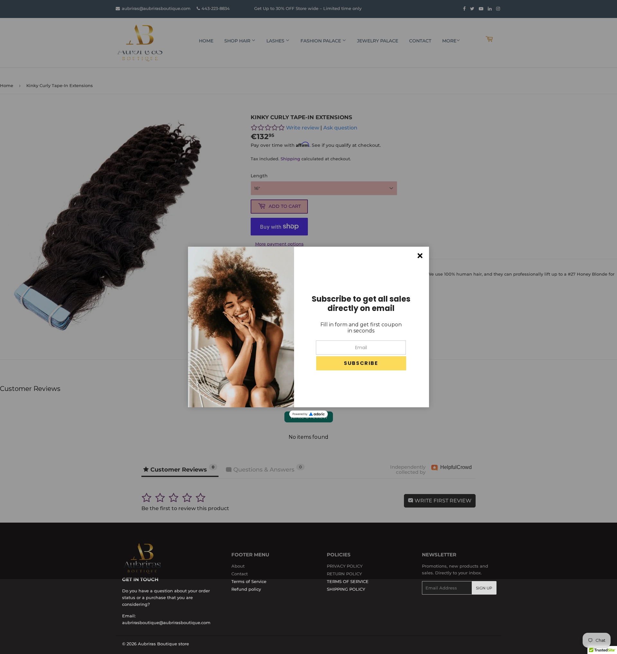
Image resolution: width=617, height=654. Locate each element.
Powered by (300, 414)
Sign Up (484, 588)
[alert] (308, 327)
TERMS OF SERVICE (348, 581)
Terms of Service (248, 581)
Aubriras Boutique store (163, 643)
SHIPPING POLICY (346, 589)
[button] (361, 363)
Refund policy (246, 589)
